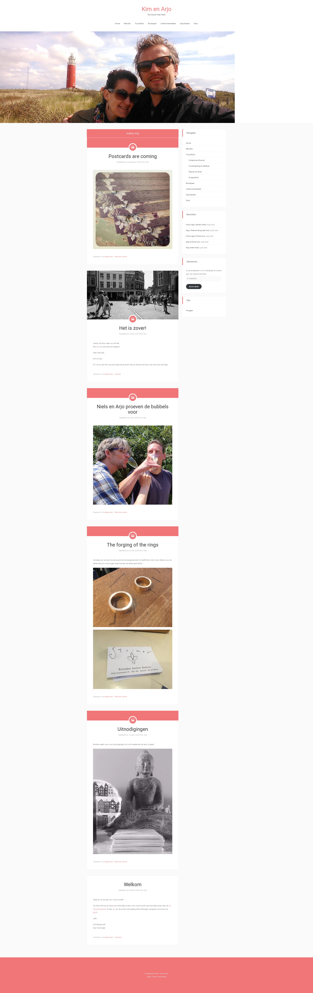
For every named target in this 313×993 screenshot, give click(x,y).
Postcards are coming (133, 156)
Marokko (127, 24)
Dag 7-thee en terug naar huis (197, 230)
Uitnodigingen (132, 729)
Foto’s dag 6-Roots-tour (195, 236)
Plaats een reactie (120, 256)
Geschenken (185, 24)
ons (113, 909)
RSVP (95, 913)
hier (97, 347)
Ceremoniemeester (168, 24)
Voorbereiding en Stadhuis (199, 166)
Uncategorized (107, 256)
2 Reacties (118, 937)
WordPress (162, 977)
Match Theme (152, 977)
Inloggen (189, 310)
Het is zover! (132, 328)
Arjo (147, 162)
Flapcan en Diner (195, 172)
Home (117, 24)
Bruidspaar (152, 24)
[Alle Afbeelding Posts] (132, 147)
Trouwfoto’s (139, 24)
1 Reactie (117, 374)
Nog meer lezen (192, 248)
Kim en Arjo (156, 8)
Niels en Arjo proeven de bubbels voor (132, 409)
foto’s (196, 24)
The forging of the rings (132, 545)
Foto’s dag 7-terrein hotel (196, 225)
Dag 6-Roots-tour (193, 242)
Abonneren (194, 286)
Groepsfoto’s (194, 178)
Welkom (132, 884)
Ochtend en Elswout (197, 160)
